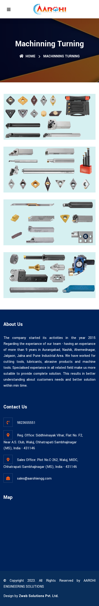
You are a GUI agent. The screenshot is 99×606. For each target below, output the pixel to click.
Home (30, 56)
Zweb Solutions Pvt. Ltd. (38, 596)
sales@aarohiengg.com (34, 478)
